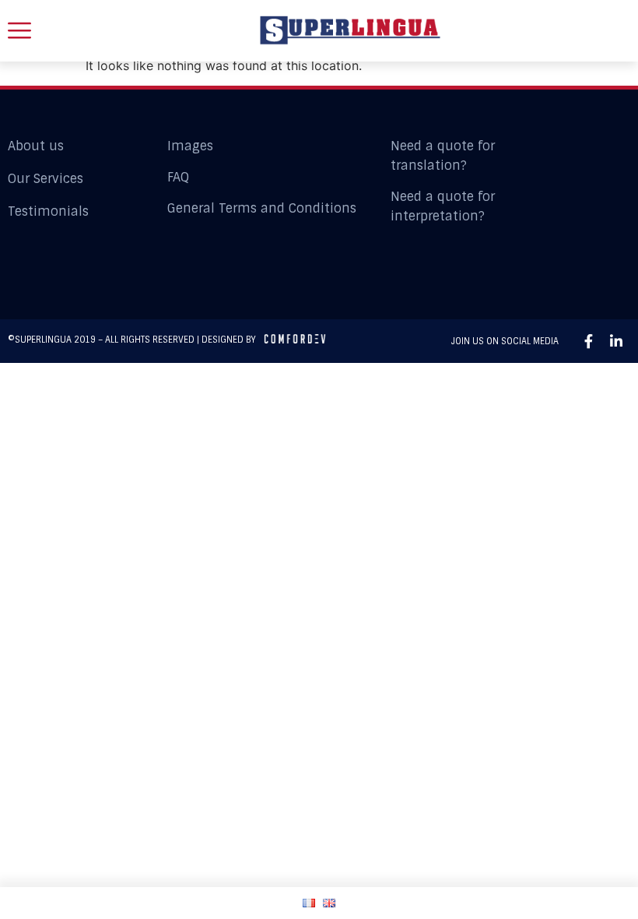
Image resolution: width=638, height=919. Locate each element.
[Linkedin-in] (616, 341)
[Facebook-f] (588, 341)
